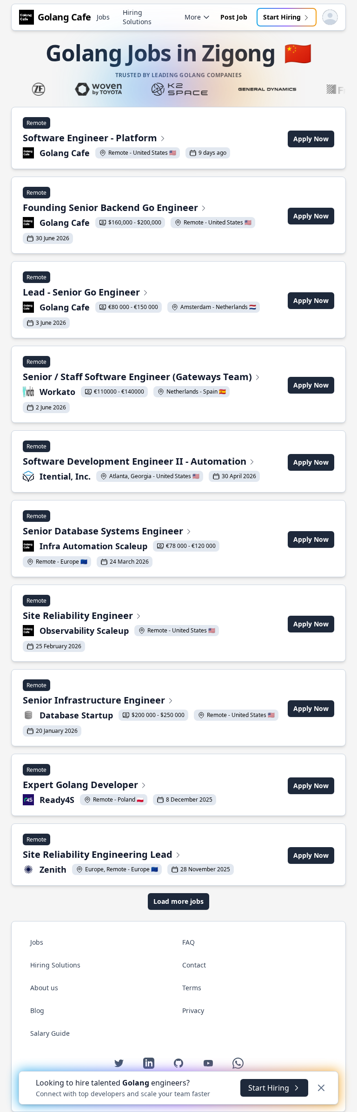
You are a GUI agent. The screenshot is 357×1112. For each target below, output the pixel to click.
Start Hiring (282, 17)
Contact (194, 965)
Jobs (103, 17)
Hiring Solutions (137, 17)
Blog (37, 1010)
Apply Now (311, 138)
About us (44, 987)
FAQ (188, 942)
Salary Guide (50, 1033)
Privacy (193, 1010)
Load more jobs (178, 901)
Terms (191, 987)
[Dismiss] (321, 1088)
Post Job (233, 17)
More (193, 17)
